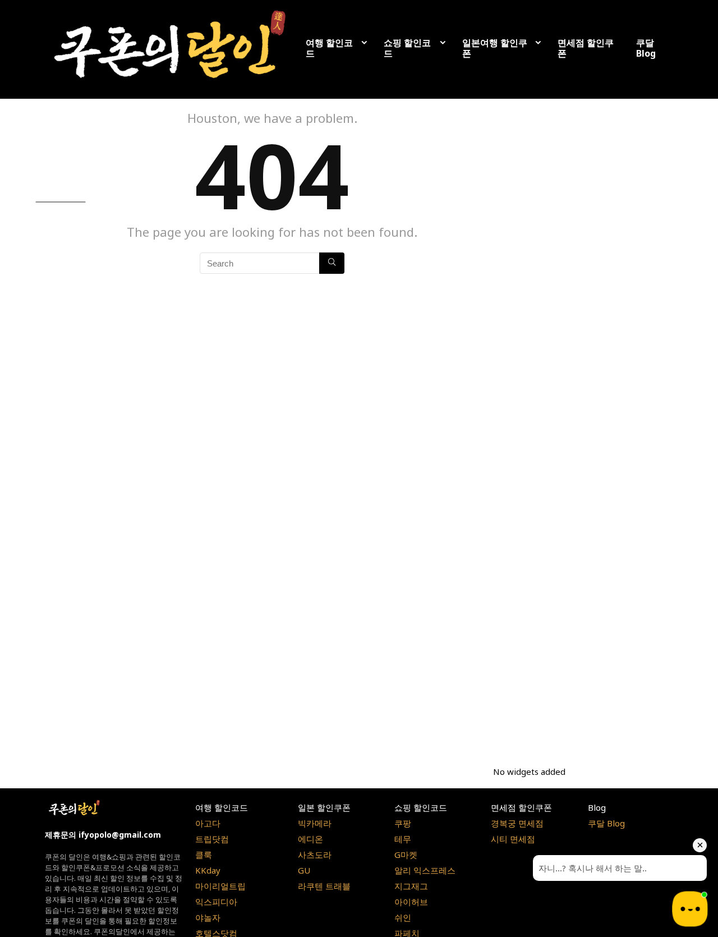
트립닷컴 (212, 838)
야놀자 (207, 917)
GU (304, 870)
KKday (207, 870)
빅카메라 (315, 823)
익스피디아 (216, 901)
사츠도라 (315, 854)
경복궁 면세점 (517, 823)
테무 (402, 838)
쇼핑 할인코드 (407, 47)
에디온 (310, 838)
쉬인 (402, 917)
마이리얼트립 (220, 886)
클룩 (203, 854)
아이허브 (411, 901)
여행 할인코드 (329, 47)
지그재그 (411, 886)
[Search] (331, 263)
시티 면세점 (513, 838)
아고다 (207, 823)
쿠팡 (402, 823)
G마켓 (405, 854)
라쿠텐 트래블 (324, 886)
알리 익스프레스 (424, 870)
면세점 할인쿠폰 (586, 47)
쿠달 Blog (646, 47)
